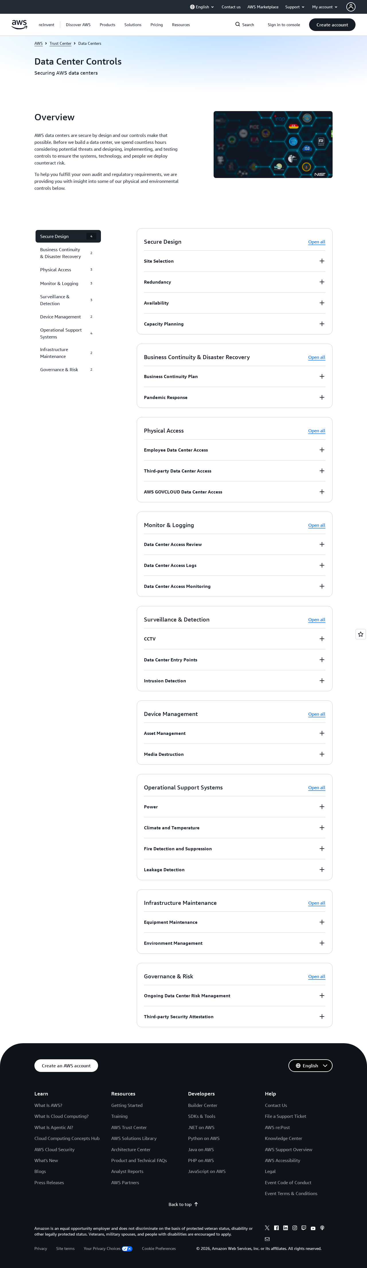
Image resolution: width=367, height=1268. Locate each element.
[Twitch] (304, 1229)
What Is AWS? (48, 1105)
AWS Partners (125, 1182)
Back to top (180, 1204)
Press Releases (49, 1182)
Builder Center (202, 1105)
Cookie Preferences (159, 1248)
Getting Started (126, 1105)
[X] (267, 1229)
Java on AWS (201, 1149)
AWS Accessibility (282, 1160)
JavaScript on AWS (207, 1171)
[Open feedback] (361, 634)
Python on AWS (204, 1138)
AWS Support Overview (288, 1149)
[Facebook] (276, 1229)
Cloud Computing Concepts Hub (66, 1138)
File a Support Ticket (285, 1116)
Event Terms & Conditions (291, 1193)
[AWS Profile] (351, 6)
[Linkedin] (285, 1229)
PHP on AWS (201, 1160)
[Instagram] (294, 1229)
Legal (270, 1171)
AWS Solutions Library (134, 1138)
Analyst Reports (127, 1171)
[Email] (267, 1240)
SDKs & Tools (201, 1116)
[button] (78, 25)
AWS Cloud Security (54, 1149)
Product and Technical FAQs (139, 1160)
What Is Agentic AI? (53, 1127)
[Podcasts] (322, 1229)
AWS (38, 43)
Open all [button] (316, 242)
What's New (46, 1160)
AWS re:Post (277, 1127)
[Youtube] (313, 1229)
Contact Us (276, 1105)
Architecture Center (131, 1149)
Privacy (40, 1248)
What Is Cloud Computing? (61, 1116)
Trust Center (60, 43)
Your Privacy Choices (102, 1248)
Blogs (40, 1171)
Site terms (65, 1248)
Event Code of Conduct (288, 1182)
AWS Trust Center (129, 1127)
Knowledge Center (283, 1138)
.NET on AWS (201, 1127)
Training (119, 1116)
